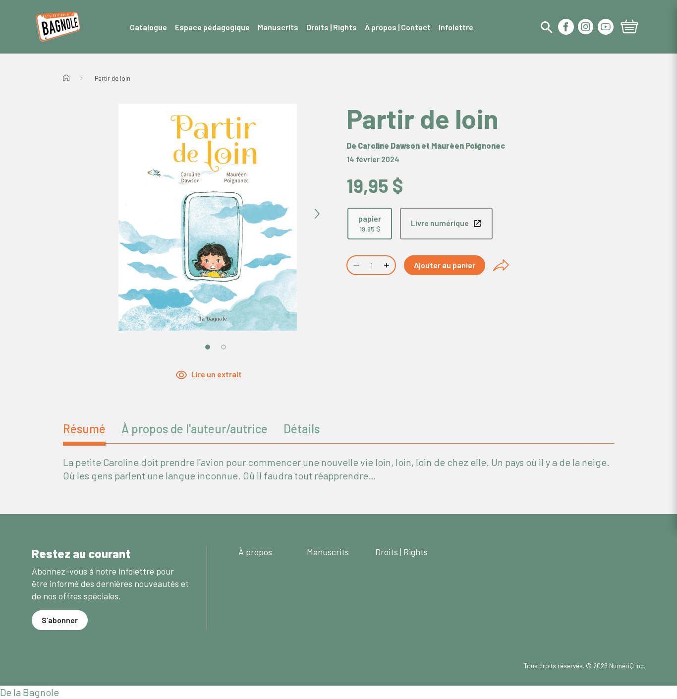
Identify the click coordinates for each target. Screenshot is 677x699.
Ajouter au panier (444, 265)
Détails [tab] (301, 428)
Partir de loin (112, 78)
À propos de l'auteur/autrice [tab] (194, 428)
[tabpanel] (338, 469)
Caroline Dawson (389, 145)
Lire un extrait (216, 374)
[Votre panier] (629, 28)
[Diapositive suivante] (317, 214)
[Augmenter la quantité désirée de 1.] (387, 265)
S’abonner (60, 620)
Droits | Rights (401, 551)
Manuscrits (328, 551)
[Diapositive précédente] (99, 214)
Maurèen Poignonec (468, 145)
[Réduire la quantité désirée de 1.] (355, 265)
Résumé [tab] (84, 428)
